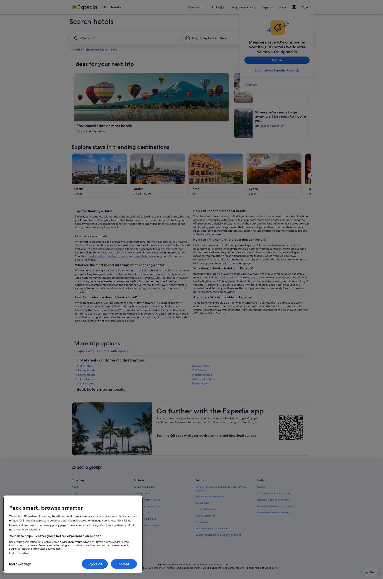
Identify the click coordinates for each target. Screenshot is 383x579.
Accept (123, 564)
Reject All (95, 564)
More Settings (20, 564)
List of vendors (19, 553)
